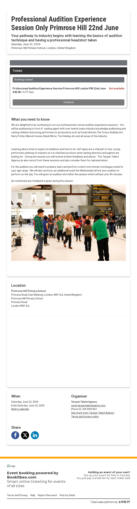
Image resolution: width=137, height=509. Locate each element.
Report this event (47, 495)
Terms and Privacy (17, 495)
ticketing (39, 481)
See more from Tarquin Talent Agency (92, 412)
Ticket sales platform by (104, 502)
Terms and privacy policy (85, 416)
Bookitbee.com (21, 477)
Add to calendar (20, 409)
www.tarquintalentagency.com (88, 405)
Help (32, 495)
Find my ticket (67, 495)
